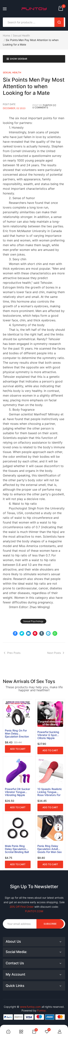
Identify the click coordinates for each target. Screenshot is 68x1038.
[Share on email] (28, 633)
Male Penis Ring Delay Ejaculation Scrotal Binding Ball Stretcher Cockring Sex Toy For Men (17, 849)
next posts (54, 652)
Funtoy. (41, 1010)
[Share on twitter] (21, 633)
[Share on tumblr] (41, 633)
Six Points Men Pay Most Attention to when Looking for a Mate (33, 86)
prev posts (13, 652)
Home (6, 35)
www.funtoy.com (30, 1006)
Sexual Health (21, 35)
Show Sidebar (18, 58)
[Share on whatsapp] (55, 633)
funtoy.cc (49, 105)
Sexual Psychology (33, 621)
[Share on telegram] (48, 633)
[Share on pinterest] (35, 633)
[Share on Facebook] (15, 633)
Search (59, 22)
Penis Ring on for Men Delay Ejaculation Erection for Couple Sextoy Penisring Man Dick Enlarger (17, 733)
